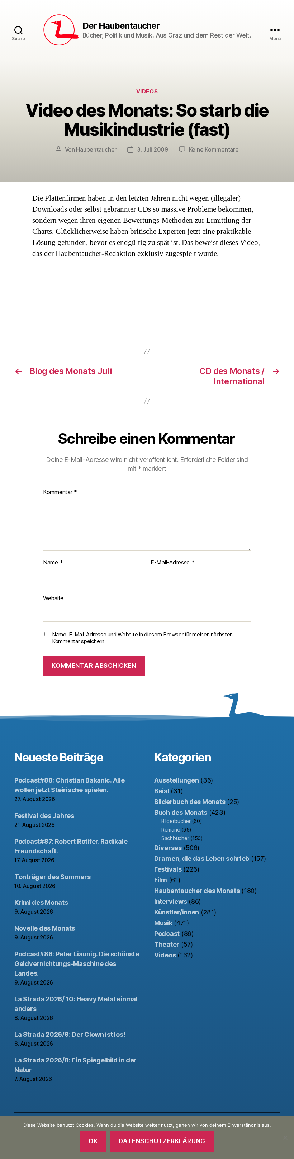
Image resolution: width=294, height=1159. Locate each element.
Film (160, 880)
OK (93, 1141)
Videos (147, 91)
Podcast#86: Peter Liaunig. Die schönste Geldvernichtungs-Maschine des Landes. (76, 963)
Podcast (167, 933)
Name (53, 562)
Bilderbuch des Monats (189, 801)
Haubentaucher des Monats (197, 890)
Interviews (170, 901)
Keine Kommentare (214, 149)
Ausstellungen (176, 780)
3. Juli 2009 (152, 149)
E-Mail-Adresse (173, 562)
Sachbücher (175, 838)
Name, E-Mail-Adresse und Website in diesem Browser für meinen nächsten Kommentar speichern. (142, 638)
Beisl (161, 791)
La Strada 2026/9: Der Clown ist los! (69, 1034)
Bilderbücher (176, 821)
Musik (163, 923)
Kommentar (60, 492)
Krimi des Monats (41, 902)
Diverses (168, 848)
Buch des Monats (180, 812)
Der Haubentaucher (121, 25)
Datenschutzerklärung (162, 1141)
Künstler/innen (176, 912)
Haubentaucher (96, 149)
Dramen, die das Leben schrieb (201, 858)
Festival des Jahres (44, 815)
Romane (170, 830)
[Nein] (285, 1137)
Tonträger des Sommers (52, 877)
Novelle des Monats (44, 928)
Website (53, 598)
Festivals (168, 869)
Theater (166, 944)
